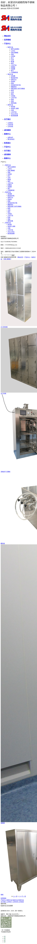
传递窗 (13, 68)
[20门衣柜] (18, 360)
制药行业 (10, 47)
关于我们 (4, 902)
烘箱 (12, 83)
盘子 (12, 58)
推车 (12, 63)
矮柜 (2, 894)
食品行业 (10, 74)
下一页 (24, 896)
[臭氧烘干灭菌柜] (18, 432)
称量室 (13, 67)
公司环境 (10, 124)
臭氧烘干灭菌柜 (5, 471)
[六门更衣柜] (18, 293)
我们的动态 (11, 139)
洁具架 (13, 56)
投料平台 (14, 79)
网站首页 (20, 257)
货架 (12, 54)
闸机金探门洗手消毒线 (18, 88)
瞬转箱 (3, 543)
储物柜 (3, 823)
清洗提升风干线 (16, 85)
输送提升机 (14, 77)
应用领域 (3, 898)
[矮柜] (18, 859)
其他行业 (10, 104)
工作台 (13, 50)
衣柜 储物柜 (14, 52)
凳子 (12, 70)
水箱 (12, 110)
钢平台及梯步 (15, 49)
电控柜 (13, 106)
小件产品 (14, 65)
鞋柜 (12, 99)
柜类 (12, 90)
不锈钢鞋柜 (14, 72)
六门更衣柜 (4, 327)
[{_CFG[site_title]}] (11, 22)
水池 (12, 59)
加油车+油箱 (15, 108)
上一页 (15, 896)
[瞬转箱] (18, 508)
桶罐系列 (14, 86)
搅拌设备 (14, 103)
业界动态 (10, 137)
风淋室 (13, 81)
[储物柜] (18, 683)
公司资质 (10, 126)
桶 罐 (12, 61)
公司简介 (10, 122)
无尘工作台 (14, 113)
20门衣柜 (3, 393)
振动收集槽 (14, 115)
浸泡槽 (13, 76)
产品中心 (27, 257)
